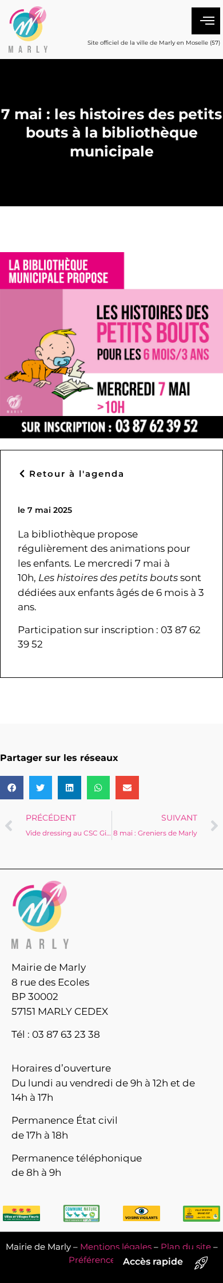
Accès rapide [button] (153, 1261)
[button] (11, 787)
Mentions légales (116, 1246)
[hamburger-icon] (206, 21)
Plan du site (186, 1246)
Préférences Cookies (112, 1259)
